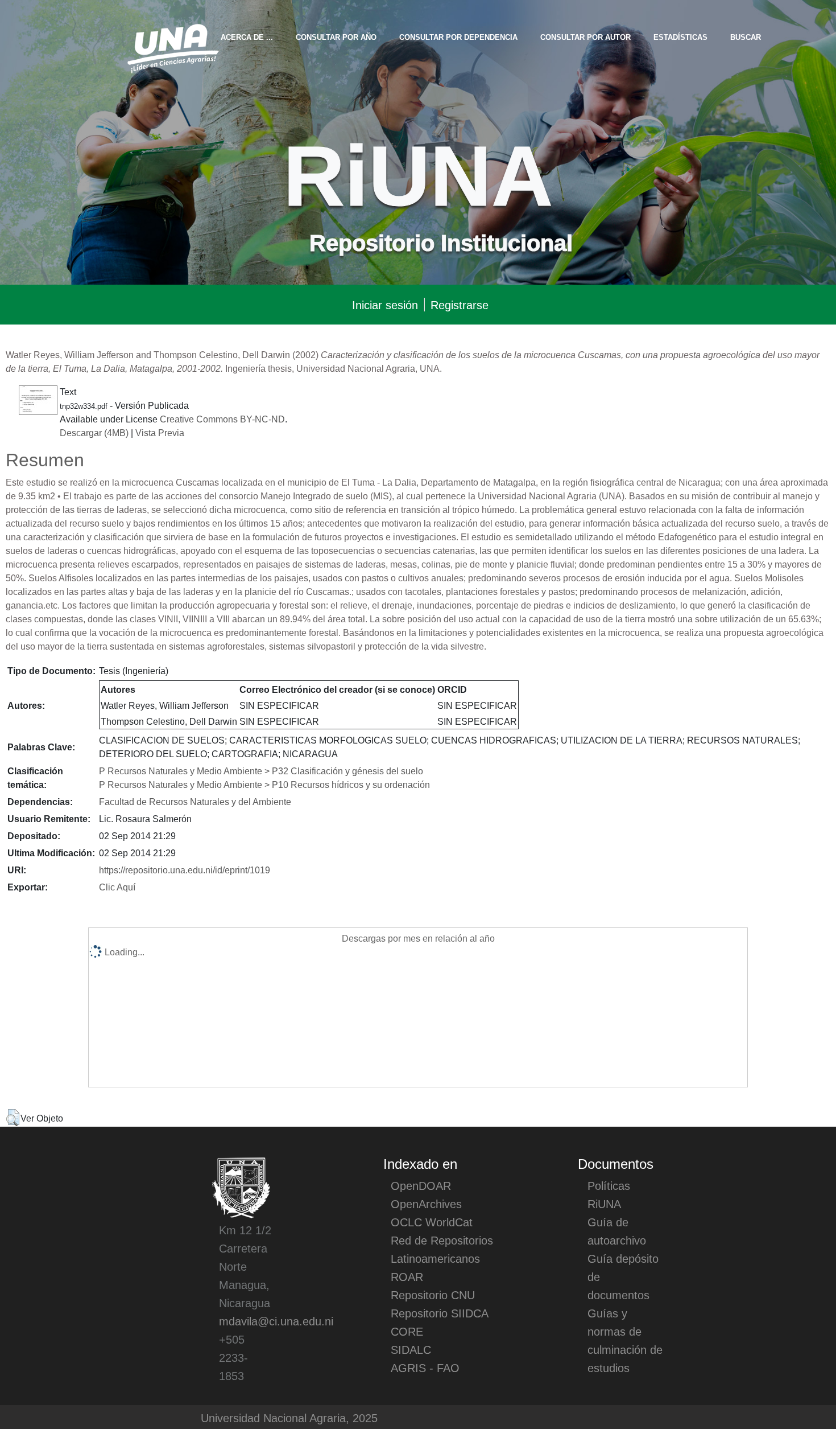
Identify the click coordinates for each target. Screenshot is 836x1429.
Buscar (745, 36)
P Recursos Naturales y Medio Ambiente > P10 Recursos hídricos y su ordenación (264, 784)
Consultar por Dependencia (458, 36)
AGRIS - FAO (425, 1367)
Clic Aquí (117, 886)
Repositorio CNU (433, 1294)
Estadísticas (680, 36)
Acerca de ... (247, 36)
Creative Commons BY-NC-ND (222, 418)
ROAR (407, 1276)
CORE (407, 1331)
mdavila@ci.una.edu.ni (276, 1321)
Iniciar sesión (385, 304)
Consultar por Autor (585, 36)
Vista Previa (159, 432)
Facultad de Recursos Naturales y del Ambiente (195, 801)
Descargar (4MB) (94, 432)
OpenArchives (426, 1203)
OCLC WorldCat (432, 1222)
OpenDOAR (421, 1185)
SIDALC (411, 1349)
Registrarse (460, 304)
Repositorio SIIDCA (440, 1313)
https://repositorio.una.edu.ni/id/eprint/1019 (184, 869)
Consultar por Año (336, 36)
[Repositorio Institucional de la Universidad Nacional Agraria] (173, 46)
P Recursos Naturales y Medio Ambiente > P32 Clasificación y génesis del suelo (261, 770)
